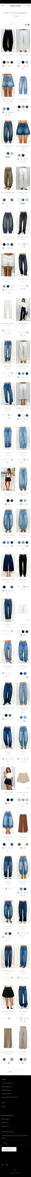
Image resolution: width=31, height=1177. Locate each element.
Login (3, 1106)
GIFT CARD (5, 1119)
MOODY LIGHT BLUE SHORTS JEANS (8, 100)
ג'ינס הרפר (8, 452)
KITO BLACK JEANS (7, 55)
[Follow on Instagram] (7, 1165)
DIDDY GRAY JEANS (23, 237)
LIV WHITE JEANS (23, 192)
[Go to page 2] (20, 1070)
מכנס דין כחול (8, 792)
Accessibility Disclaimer (9, 1097)
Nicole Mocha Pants (7, 1052)
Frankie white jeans (23, 408)
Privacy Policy (6, 1094)
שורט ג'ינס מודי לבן (8, 279)
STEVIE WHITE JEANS (8, 323)
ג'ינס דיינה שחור (23, 580)
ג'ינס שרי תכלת (23, 881)
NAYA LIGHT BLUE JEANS (23, 709)
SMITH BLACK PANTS (8, 1011)
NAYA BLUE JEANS (23, 493)
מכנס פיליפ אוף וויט (23, 792)
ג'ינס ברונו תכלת (23, 452)
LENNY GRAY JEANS (23, 279)
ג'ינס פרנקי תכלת (8, 837)
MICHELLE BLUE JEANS (8, 708)
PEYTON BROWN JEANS (8, 192)
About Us (5, 1123)
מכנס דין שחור (8, 493)
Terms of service (7, 1083)
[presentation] (1, 62)
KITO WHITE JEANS (23, 55)
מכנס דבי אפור (23, 1052)
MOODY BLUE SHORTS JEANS (23, 147)
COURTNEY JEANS (8, 971)
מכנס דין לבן (23, 624)
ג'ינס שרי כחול (8, 926)
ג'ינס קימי (23, 926)
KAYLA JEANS (23, 1011)
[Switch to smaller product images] (28, 24)
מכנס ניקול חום (23, 837)
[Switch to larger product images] (26, 24)
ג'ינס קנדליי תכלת (8, 666)
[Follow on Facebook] (2, 1165)
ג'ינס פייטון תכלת (23, 535)
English (15, 1169)
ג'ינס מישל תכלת (23, 666)
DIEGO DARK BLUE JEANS (23, 324)
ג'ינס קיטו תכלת (23, 99)
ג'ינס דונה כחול (8, 624)
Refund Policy (6, 1090)
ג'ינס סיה (23, 752)
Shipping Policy (7, 1087)
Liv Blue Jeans (8, 146)
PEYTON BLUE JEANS (8, 535)
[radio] (4, 62)
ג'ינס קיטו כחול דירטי (8, 237)
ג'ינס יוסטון (8, 881)
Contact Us (5, 1126)
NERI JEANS (8, 408)
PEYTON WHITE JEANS (23, 366)
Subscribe (9, 1149)
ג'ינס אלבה (8, 752)
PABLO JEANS (8, 366)
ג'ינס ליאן (23, 971)
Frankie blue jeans (8, 580)
